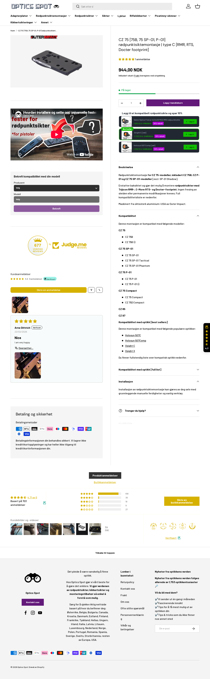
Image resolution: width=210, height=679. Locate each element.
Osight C (130, 345)
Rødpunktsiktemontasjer (51, 15)
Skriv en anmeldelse (48, 289)
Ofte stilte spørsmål (132, 608)
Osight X (130, 350)
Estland (93, 616)
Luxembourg (76, 627)
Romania (92, 631)
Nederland (91, 627)
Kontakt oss (32, 602)
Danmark (82, 616)
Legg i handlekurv (173, 102)
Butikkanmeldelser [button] (105, 482)
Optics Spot (23, 667)
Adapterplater (19, 15)
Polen (71, 631)
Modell (17, 194)
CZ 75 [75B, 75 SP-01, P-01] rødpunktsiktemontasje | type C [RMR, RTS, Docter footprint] (38, 30)
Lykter (122, 15)
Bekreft (56, 208)
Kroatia (71, 616)
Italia (82, 624)
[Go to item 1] (20, 305)
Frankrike (72, 620)
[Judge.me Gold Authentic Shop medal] (163, 526)
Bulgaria (93, 612)
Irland (74, 624)
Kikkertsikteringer (21, 22)
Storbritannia (93, 635)
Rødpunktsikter (84, 15)
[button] (127, 59)
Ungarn (103, 620)
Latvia (90, 624)
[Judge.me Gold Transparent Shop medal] (173, 526)
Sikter (106, 15)
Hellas (94, 620)
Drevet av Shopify (36, 667)
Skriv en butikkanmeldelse (182, 501)
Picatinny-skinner (166, 15)
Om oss (125, 601)
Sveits (80, 635)
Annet (45, 22)
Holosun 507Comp (135, 340)
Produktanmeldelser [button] (105, 475)
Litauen (99, 624)
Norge (102, 627)
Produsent (19, 182)
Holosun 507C (133, 335)
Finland (103, 616)
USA (93, 639)
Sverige (70, 635)
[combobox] (122, 6)
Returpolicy (127, 582)
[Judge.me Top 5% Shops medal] (192, 526)
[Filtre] (91, 290)
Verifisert (171, 537)
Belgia (83, 612)
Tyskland (84, 620)
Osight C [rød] (140, 132)
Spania (103, 631)
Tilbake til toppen (105, 552)
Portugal (81, 631)
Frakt (137, 75)
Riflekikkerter (138, 15)
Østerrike (72, 612)
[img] (28, 497)
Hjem (12, 30)
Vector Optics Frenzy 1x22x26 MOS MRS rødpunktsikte (157, 120)
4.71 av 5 (32, 497)
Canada (103, 612)
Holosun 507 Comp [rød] (144, 145)
